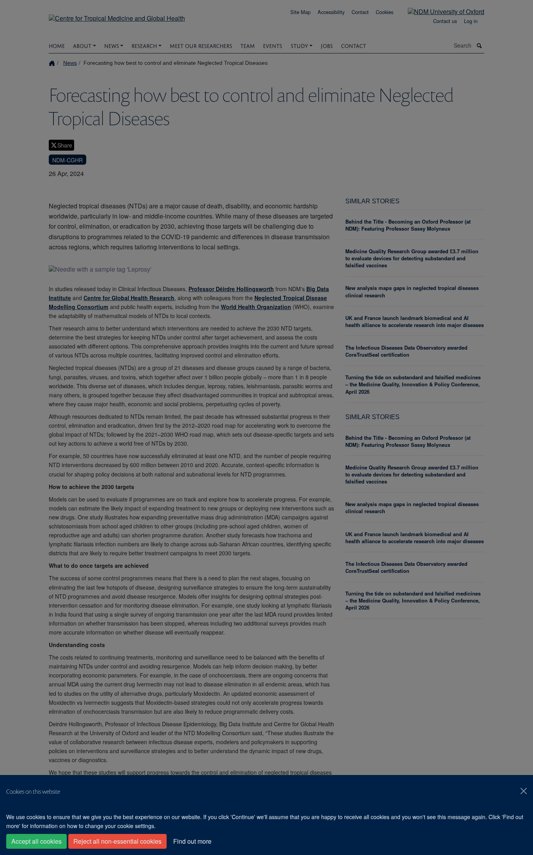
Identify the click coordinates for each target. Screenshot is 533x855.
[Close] (523, 791)
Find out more (192, 841)
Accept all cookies (36, 841)
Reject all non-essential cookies (117, 841)
